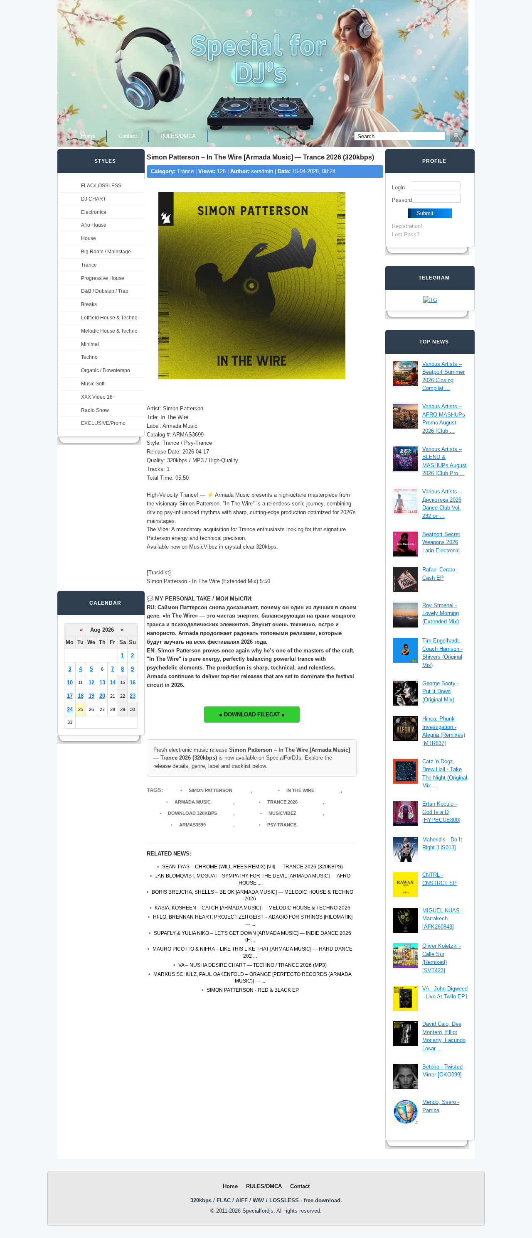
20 (102, 696)
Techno (89, 357)
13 (102, 682)
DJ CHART (93, 199)
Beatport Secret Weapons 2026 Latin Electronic (441, 542)
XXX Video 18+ (98, 397)
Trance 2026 (282, 801)
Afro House (93, 225)
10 (70, 682)
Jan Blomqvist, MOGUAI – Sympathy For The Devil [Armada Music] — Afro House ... (252, 879)
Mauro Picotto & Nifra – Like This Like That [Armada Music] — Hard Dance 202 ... (252, 952)
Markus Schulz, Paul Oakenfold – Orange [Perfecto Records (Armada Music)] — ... (252, 977)
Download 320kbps (192, 813)
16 (132, 682)
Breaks (89, 304)
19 (91, 696)
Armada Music (193, 801)
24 (70, 709)
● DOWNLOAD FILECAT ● (252, 714)
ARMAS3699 (192, 824)
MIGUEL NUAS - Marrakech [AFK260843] (442, 918)
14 (113, 682)
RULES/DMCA (178, 136)
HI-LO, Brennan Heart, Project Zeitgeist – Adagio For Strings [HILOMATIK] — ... (252, 920)
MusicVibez (282, 813)
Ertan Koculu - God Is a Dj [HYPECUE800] (441, 812)
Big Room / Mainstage (106, 252)
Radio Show (95, 410)
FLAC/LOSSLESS (101, 186)
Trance (89, 265)
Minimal (90, 344)
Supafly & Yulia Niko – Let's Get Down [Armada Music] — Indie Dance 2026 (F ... (252, 936)
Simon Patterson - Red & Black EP (253, 990)
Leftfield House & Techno (109, 318)
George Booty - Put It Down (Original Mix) (440, 691)
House (88, 238)
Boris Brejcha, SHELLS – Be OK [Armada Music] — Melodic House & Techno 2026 (252, 895)
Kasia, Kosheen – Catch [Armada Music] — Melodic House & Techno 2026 (252, 908)
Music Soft (92, 384)
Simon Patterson (210, 790)
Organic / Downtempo (105, 370)
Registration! (407, 226)
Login (398, 187)
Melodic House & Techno (109, 331)
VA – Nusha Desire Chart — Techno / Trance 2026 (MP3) (252, 965)
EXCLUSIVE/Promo (103, 423)
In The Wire (300, 790)
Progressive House (102, 278)
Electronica (93, 212)
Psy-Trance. (282, 824)
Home (88, 136)
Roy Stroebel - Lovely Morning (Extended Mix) (440, 613)
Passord (402, 200)
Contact (127, 136)
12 (91, 682)
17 (70, 696)
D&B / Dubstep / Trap (104, 291)
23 (132, 696)
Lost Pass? (405, 234)
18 (81, 696)
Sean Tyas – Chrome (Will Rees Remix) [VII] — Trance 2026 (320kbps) (252, 867)
